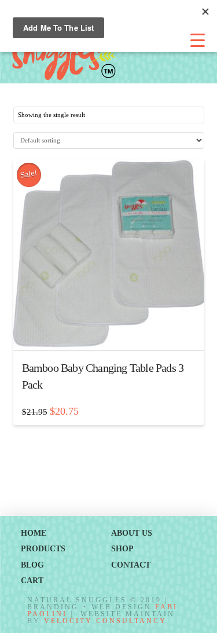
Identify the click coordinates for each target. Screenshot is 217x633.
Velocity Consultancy (105, 621)
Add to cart (113, 332)
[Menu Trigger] (197, 40)
